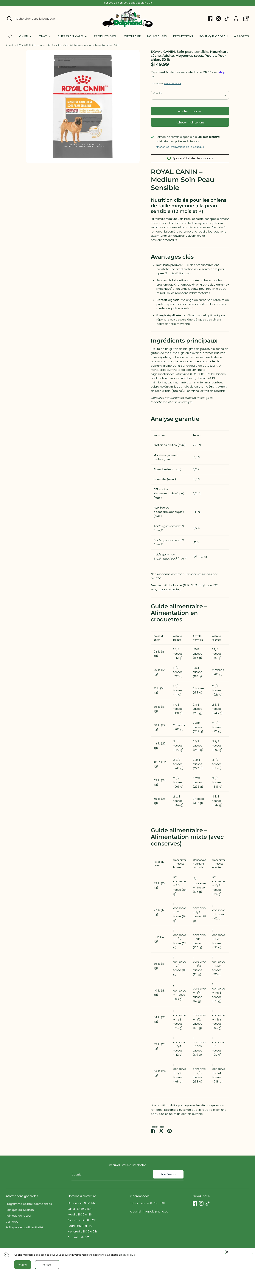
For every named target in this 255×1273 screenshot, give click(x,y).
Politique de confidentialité (24, 1227)
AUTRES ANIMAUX (71, 36)
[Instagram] (218, 18)
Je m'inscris (168, 1174)
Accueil (9, 45)
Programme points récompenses (29, 1204)
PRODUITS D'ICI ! (106, 36)
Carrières (12, 1222)
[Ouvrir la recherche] (9, 18)
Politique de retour (18, 1216)
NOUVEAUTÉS (157, 36)
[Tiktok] (226, 18)
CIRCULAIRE (132, 36)
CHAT (43, 36)
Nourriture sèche (172, 83)
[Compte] (236, 18)
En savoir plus (127, 1254)
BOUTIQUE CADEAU (213, 36)
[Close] (239, 1252)
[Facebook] (210, 18)
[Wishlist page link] (10, 36)
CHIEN (24, 36)
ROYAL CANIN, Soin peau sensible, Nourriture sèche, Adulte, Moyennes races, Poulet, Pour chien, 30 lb (68, 45)
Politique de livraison (20, 1210)
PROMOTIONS (183, 36)
